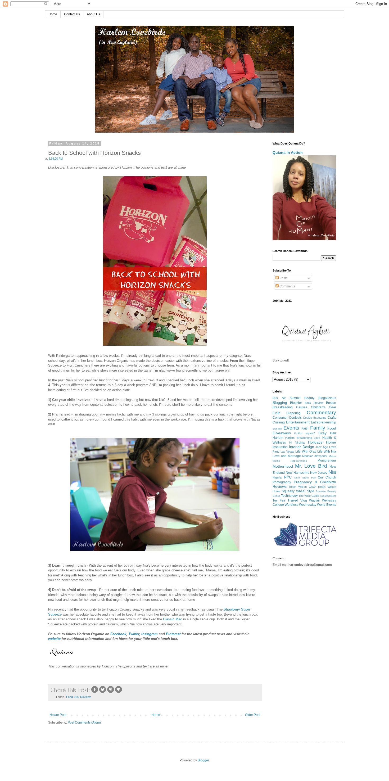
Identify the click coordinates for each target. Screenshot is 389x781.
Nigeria (277, 477)
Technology (289, 496)
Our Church (327, 477)
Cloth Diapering (287, 413)
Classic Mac (172, 619)
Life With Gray (305, 451)
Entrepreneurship (323, 422)
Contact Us (72, 14)
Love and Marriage (287, 456)
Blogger (203, 760)
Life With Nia (326, 451)
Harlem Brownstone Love (302, 437)
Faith (305, 428)
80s (275, 398)
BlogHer (296, 403)
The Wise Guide (308, 495)
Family (317, 428)
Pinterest (173, 634)
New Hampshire (297, 473)
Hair (333, 433)
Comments (287, 286)
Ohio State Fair (304, 477)
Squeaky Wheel (293, 491)
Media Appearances (290, 460)
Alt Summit (291, 398)
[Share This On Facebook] (95, 692)
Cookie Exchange (314, 417)
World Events (326, 505)
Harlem (278, 438)
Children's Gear (323, 407)
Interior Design (301, 447)
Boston (331, 403)
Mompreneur (327, 460)
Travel (292, 500)
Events (291, 428)
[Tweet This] (103, 692)
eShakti (277, 428)
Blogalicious (327, 398)
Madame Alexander (314, 456)
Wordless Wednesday (300, 505)
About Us (93, 14)
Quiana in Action (288, 152)
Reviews (85, 696)
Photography (282, 482)
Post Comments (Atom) (84, 722)
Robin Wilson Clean (302, 486)
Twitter (133, 634)
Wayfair (314, 500)
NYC (288, 477)
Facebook (118, 634)
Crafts (332, 417)
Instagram (149, 634)
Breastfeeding (283, 407)
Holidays (315, 442)
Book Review (314, 402)
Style (310, 491)
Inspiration (280, 447)
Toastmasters (328, 495)
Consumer (280, 417)
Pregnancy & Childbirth (315, 482)
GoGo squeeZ (304, 433)
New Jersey (318, 473)
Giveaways (282, 433)
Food (69, 696)
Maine (332, 456)
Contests (295, 417)
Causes (301, 407)
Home (52, 14)
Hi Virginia (297, 442)
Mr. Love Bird (311, 466)
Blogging (280, 402)
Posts (283, 278)
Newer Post (57, 715)
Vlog (303, 500)
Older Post (252, 715)
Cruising (279, 422)
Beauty (309, 398)
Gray (322, 433)
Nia (76, 696)
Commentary (321, 412)
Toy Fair (279, 500)
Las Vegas (287, 451)
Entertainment (298, 422)
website (54, 639)
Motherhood (283, 466)
